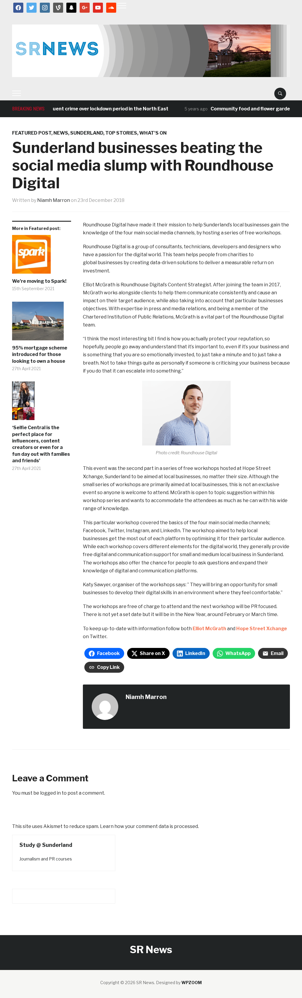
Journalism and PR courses (45, 858)
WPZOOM (191, 982)
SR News (151, 949)
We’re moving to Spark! (39, 281)
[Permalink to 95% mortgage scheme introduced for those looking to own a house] (41, 323)
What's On (153, 133)
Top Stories (121, 133)
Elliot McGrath (209, 628)
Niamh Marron (53, 200)
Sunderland (86, 133)
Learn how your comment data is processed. (149, 826)
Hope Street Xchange (261, 628)
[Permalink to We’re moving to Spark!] (41, 256)
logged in (50, 793)
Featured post (31, 133)
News (60, 133)
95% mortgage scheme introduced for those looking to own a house (39, 354)
